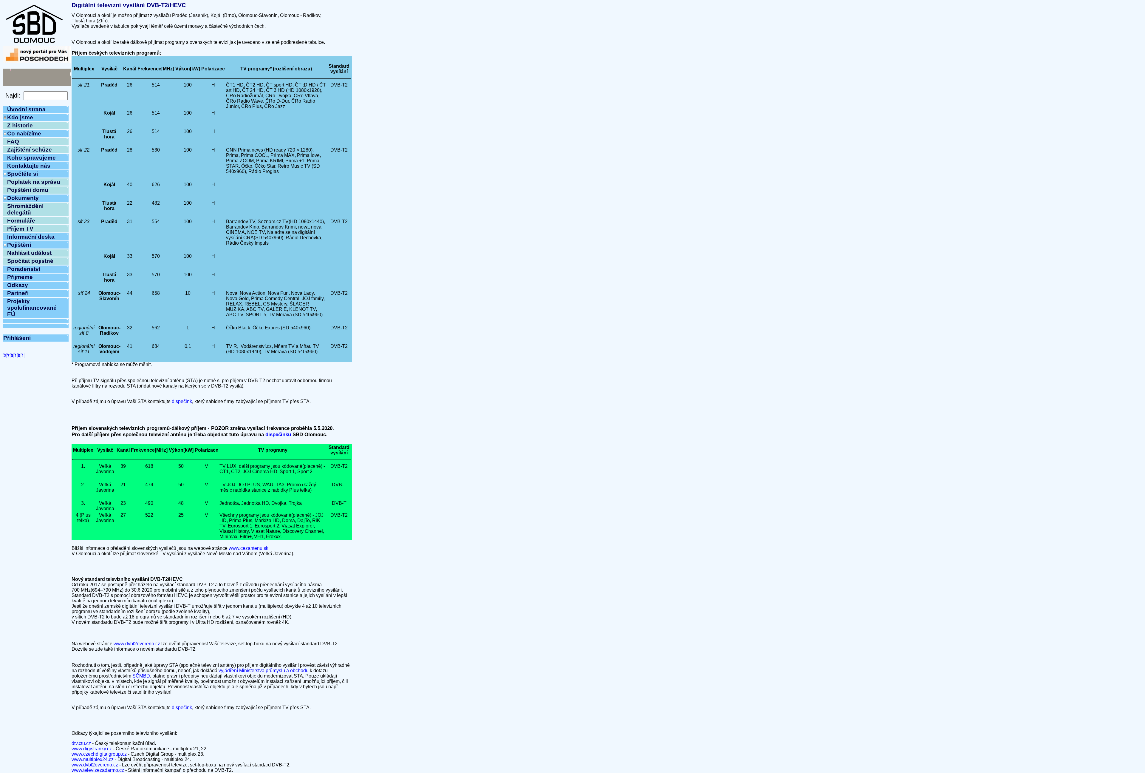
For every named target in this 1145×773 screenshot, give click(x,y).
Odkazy (17, 285)
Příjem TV (20, 229)
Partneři (18, 293)
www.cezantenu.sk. (249, 548)
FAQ (13, 141)
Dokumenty (23, 198)
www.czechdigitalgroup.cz (99, 754)
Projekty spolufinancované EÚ (32, 307)
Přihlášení (17, 338)
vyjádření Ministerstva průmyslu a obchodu (264, 670)
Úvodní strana (26, 109)
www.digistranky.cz (92, 748)
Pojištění (19, 245)
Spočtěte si (22, 174)
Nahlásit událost (29, 253)
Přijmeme (20, 277)
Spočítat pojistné (30, 261)
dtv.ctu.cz (81, 743)
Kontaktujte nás (28, 166)
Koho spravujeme (31, 158)
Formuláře (21, 220)
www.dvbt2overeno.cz (137, 643)
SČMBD (141, 675)
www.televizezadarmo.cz (98, 770)
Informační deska (31, 237)
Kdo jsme (20, 117)
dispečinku (278, 434)
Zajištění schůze (29, 149)
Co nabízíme (24, 133)
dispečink (182, 401)
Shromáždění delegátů (25, 209)
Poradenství (23, 269)
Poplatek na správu (33, 182)
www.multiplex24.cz (93, 759)
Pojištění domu (27, 190)
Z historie (20, 125)
